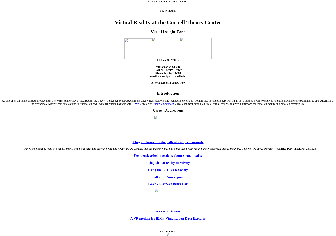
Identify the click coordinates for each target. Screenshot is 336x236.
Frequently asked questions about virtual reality (168, 155)
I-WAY (137, 103)
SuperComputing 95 (164, 103)
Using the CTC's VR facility (168, 170)
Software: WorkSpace (168, 177)
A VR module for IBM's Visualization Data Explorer (168, 218)
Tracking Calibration (168, 211)
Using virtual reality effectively (168, 163)
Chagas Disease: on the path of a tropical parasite (168, 142)
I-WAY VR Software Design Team (168, 183)
